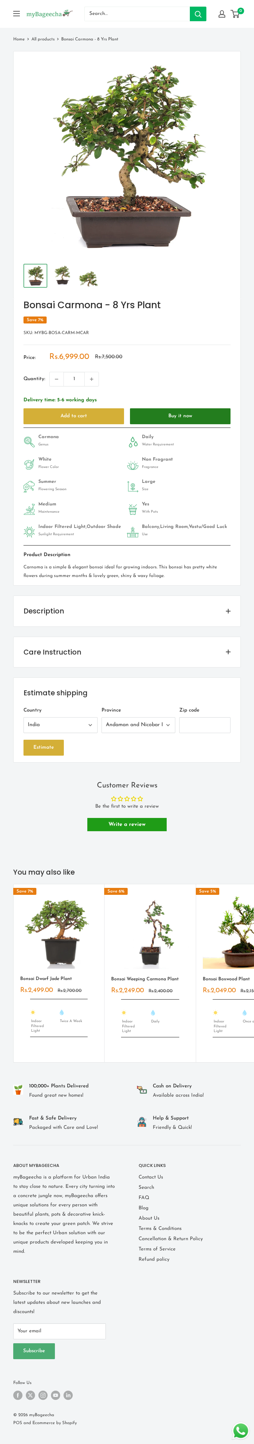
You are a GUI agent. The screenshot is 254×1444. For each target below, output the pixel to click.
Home (19, 39)
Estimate (43, 747)
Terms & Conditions (160, 1228)
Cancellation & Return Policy (171, 1239)
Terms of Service (157, 1249)
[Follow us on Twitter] (30, 1395)
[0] (235, 14)
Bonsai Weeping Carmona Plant (145, 979)
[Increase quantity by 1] (92, 379)
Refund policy (154, 1259)
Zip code (189, 710)
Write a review (127, 824)
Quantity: (34, 378)
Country (32, 710)
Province (111, 710)
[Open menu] (16, 13)
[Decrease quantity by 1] (57, 379)
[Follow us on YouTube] (55, 1395)
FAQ (144, 1197)
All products (43, 39)
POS (17, 1423)
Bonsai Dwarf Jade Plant (46, 978)
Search (146, 1187)
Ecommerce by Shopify (54, 1423)
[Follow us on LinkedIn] (68, 1395)
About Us (149, 1218)
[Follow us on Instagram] (43, 1395)
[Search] (198, 14)
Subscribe (34, 1351)
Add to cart (74, 416)
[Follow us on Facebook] (17, 1395)
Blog (143, 1208)
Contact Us (151, 1177)
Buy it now (180, 416)
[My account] (222, 14)
